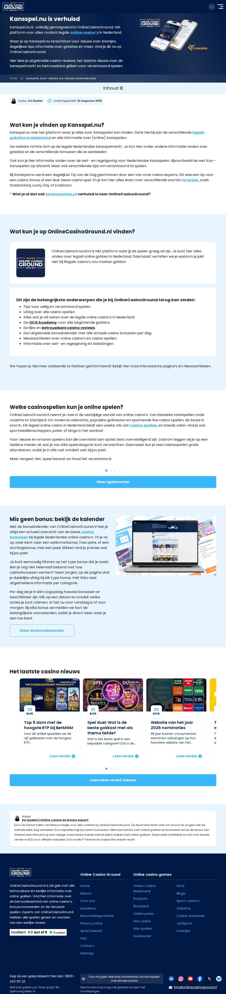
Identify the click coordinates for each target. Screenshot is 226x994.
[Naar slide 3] (120, 769)
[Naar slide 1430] (106, 470)
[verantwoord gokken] (212, 6)
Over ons (87, 901)
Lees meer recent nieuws (113, 780)
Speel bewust (91, 931)
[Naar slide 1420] (120, 470)
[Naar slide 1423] (111, 470)
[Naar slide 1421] (115, 470)
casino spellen (143, 425)
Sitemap (87, 953)
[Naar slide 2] (115, 769)
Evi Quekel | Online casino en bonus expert (55, 820)
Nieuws (86, 893)
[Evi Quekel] (28, 101)
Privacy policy (91, 923)
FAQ (83, 938)
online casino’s (84, 32)
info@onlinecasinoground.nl (195, 987)
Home (13, 78)
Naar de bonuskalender (42, 630)
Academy (88, 908)
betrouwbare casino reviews (68, 327)
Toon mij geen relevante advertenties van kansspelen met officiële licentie (124, 979)
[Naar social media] (171, 978)
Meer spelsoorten (113, 481)
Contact (87, 946)
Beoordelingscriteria (97, 916)
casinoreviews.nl (61, 194)
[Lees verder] (50, 720)
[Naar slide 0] (106, 769)
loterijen (190, 180)
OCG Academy (43, 322)
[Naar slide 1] (111, 769)
